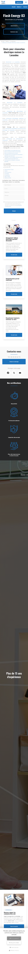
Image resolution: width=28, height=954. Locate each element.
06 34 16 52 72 (14, 26)
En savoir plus (14, 254)
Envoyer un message (14, 361)
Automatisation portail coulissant (12, 279)
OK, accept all (14, 938)
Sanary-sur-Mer (8, 177)
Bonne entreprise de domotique (11, 153)
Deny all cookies (14, 942)
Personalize (14, 947)
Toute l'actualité (14, 926)
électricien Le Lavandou (13, 62)
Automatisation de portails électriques (12, 150)
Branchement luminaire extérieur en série (13, 318)
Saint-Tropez (7, 176)
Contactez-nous (14, 32)
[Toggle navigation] (26, 2)
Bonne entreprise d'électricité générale (13, 151)
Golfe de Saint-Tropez (9, 169)
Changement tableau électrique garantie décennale (12, 239)
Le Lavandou (13, 41)
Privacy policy (14, 950)
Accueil (13, 7)
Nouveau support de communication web (9, 913)
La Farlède (7, 173)
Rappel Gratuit (19, 2)
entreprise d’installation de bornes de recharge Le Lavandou (14, 129)
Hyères (6, 171)
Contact (25, 7)
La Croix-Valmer (8, 172)
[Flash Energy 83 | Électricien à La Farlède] (3, 2)
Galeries (19, 7)
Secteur (7, 41)
